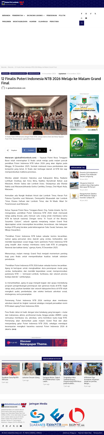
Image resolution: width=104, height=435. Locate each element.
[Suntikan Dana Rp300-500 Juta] (11, 369)
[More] (50, 150)
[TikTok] (90, 13)
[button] (81, 23)
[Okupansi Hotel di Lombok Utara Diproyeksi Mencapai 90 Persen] (74, 185)
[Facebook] (81, 13)
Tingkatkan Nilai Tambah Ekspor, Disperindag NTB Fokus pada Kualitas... (72, 380)
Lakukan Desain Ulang (30, 377)
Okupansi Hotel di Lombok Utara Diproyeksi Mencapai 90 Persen (89, 185)
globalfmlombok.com (16, 88)
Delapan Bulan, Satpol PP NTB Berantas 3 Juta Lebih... (51, 379)
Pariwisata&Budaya (18, 73)
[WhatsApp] (81, 18)
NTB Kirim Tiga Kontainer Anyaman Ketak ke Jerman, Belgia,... (91, 380)
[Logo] (13, 3)
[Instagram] (86, 13)
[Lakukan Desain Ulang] (31, 369)
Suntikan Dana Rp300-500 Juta (10, 378)
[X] (95, 13)
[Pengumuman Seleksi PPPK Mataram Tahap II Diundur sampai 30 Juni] (74, 196)
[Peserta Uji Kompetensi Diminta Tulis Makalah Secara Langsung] (74, 175)
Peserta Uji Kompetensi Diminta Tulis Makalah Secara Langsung (89, 174)
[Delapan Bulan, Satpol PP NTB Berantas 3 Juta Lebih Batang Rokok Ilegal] (52, 369)
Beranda (3, 67)
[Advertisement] (52, 45)
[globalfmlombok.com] (3, 88)
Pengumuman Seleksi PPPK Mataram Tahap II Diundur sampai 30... (88, 196)
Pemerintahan (34, 73)
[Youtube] (86, 18)
